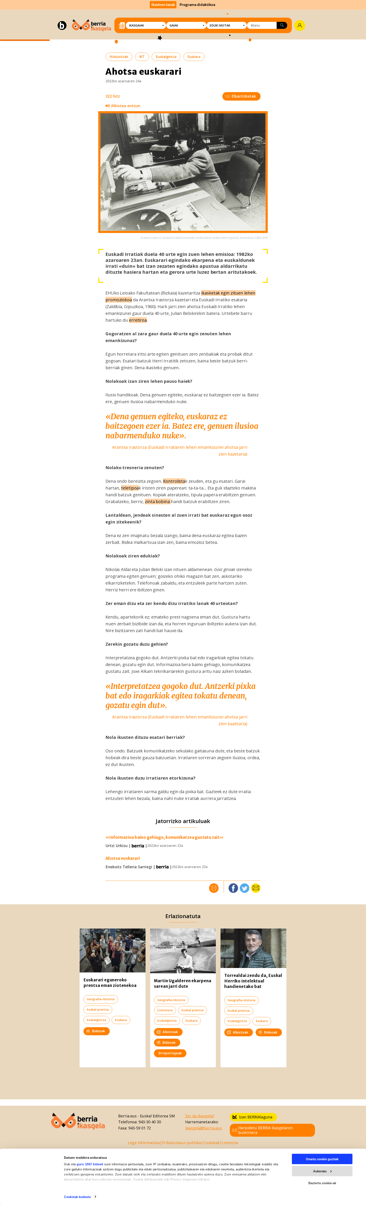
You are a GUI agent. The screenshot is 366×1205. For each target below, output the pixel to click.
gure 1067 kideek (90, 1164)
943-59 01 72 (139, 1128)
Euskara (194, 56)
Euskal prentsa (98, 1009)
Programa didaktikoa (197, 5)
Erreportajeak (170, 1053)
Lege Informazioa (144, 1142)
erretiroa (138, 320)
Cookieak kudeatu (77, 1196)
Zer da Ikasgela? (199, 1115)
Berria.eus (127, 1115)
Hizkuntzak (119, 56)
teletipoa (130, 488)
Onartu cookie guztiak (322, 1159)
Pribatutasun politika (181, 1142)
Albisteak (170, 1032)
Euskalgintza (166, 56)
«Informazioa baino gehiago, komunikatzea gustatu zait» (164, 837)
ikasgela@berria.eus (203, 1128)
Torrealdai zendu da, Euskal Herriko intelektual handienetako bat (253, 981)
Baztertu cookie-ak (322, 1183)
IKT (142, 56)
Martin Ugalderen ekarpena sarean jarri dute (182, 983)
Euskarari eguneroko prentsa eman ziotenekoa (109, 982)
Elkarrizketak (244, 96)
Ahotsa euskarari (122, 858)
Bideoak (98, 1031)
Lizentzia (230, 1142)
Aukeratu (320, 1171)
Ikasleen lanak (163, 5)
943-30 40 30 (150, 1121)
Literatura (165, 1010)
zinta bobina (158, 501)
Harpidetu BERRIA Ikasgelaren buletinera (265, 1130)
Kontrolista (174, 481)
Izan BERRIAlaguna (255, 1116)
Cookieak (211, 1142)
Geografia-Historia (101, 999)
